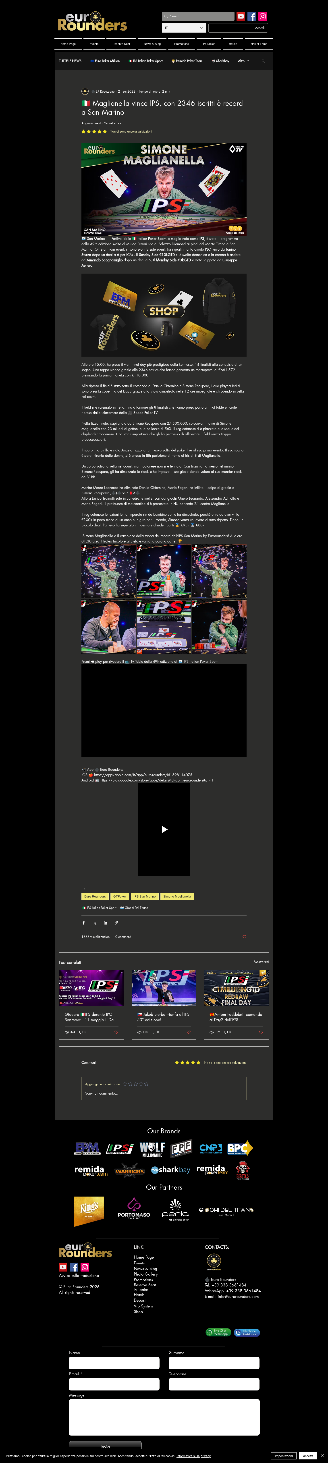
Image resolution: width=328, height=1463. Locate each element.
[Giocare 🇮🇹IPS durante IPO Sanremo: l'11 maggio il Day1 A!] (91, 988)
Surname (176, 1353)
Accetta (308, 1456)
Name (74, 1353)
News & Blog (145, 1268)
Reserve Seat (145, 1284)
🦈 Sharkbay (220, 61)
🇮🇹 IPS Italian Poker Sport (145, 61)
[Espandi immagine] (108, 571)
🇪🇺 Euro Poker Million (105, 61)
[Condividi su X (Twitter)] (94, 923)
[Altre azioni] (244, 91)
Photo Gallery (146, 1274)
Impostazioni (284, 1456)
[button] (263, 60)
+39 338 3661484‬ (229, 1285)
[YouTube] (241, 16)
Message (76, 1395)
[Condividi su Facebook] (83, 923)
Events (139, 1263)
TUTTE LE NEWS (70, 61)
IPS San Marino (145, 896)
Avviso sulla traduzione (79, 1275)
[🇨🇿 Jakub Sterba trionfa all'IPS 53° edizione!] (164, 988)
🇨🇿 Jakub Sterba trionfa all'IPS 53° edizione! (163, 1017)
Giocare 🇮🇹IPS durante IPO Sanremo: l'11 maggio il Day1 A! (91, 1017)
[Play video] (164, 829)
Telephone (177, 1374)
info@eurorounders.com (238, 1296)
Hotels (139, 1294)
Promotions (143, 1279)
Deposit (140, 1300)
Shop (138, 1311)
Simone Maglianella (177, 896)
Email (74, 1374)
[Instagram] (262, 16)
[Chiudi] (322, 1455)
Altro (241, 61)
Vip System (143, 1306)
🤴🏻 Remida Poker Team (187, 61)
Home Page (144, 1257)
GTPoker (119, 896)
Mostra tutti (261, 962)
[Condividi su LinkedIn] (105, 923)
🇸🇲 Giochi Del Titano (134, 908)
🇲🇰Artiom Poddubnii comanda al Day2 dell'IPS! (236, 1017)
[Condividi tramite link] (116, 923)
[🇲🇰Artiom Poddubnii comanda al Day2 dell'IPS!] (236, 988)
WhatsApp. (215, 1290)
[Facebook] (251, 16)
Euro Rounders (95, 896)
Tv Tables (141, 1289)
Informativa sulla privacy (193, 1456)
